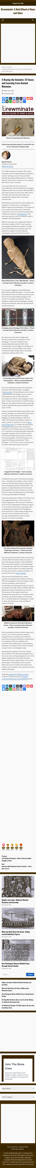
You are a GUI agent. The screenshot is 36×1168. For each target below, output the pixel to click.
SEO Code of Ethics (17, 1149)
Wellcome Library (7, 166)
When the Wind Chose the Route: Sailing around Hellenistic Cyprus (16, 932)
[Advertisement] (18, 43)
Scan (23, 472)
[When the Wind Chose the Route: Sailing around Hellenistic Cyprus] (18, 918)
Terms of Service (12, 1147)
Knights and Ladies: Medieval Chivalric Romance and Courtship (15, 901)
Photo (32, 281)
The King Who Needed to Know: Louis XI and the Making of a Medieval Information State (17, 1001)
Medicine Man (7, 392)
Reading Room (23, 214)
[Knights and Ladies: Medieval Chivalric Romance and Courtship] (18, 886)
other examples (21, 573)
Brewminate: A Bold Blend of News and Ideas (18, 11)
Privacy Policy (23, 1147)
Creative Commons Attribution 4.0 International (15, 678)
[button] (3, 20)
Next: (17, 866)
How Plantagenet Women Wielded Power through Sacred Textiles (16, 964)
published (11, 674)
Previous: (16, 858)
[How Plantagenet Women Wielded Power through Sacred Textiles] (18, 950)
